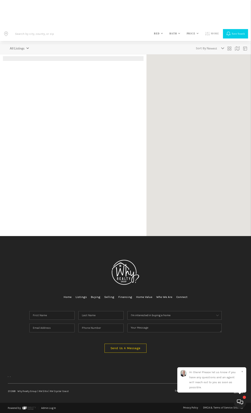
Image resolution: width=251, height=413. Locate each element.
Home (68, 297)
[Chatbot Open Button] (240, 402)
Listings (81, 297)
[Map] (237, 48)
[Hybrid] (245, 48)
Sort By (201, 48)
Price (191, 33)
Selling (109, 297)
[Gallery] (229, 48)
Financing (125, 297)
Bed (157, 33)
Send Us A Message (126, 348)
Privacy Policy (190, 407)
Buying (95, 297)
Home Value (144, 297)
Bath (173, 33)
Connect (181, 297)
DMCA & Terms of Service (218, 407)
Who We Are (164, 297)
